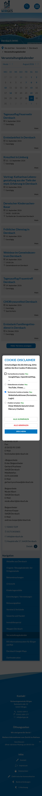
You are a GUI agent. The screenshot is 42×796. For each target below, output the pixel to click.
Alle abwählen (21, 425)
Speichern (21, 431)
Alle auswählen (21, 419)
